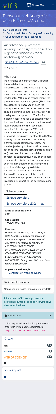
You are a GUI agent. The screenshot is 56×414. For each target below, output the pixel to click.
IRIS (4, 29)
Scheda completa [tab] (17, 197)
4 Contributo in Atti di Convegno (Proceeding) (29, 33)
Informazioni (14, 315)
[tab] (42, 204)
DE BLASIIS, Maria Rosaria (21, 62)
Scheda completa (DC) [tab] (21, 203)
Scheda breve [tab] (15, 191)
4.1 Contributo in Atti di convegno (23, 36)
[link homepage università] (35, 5)
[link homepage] (10, 5)
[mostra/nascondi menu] (53, 5)
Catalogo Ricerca (18, 29)
